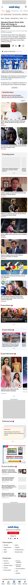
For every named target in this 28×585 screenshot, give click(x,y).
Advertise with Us (8, 565)
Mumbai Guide (19, 552)
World (5, 552)
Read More (14, 87)
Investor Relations (20, 568)
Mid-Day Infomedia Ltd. (18, 579)
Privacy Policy (7, 570)
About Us (6, 561)
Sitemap (18, 573)
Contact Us (6, 563)
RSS (17, 571)
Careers (6, 567)
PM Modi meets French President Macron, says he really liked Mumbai (13, 96)
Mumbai (6, 545)
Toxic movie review (17, 14)
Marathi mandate (7, 14)
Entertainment (7, 547)
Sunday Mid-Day (19, 549)
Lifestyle (17, 547)
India (5, 549)
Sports (16, 545)
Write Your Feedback (13, 532)
